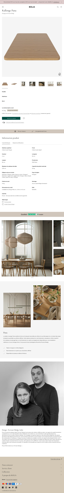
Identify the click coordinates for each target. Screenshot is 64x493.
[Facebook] (3, 487)
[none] (32, 7)
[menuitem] (3, 7)
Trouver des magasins (11, 479)
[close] (61, 2)
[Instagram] (6, 487)
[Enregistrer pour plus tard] (24, 118)
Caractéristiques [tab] (6, 142)
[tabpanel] (32, 178)
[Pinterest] (13, 487)
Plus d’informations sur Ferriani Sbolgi (11, 445)
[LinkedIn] (16, 487)
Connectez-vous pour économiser (21, 113)
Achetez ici (56, 2)
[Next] (60, 84)
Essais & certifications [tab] (18, 142)
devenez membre (35, 113)
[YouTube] (9, 487)
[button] (33, 277)
